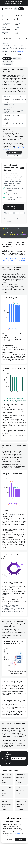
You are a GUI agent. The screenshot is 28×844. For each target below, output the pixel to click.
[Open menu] (25, 8)
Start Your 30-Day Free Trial (14, 207)
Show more (20, 51)
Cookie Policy (18, 833)
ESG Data (20, 55)
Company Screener (8, 16)
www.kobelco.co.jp (20, 38)
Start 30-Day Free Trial (18, 758)
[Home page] (6, 9)
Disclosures (8, 55)
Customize (9, 839)
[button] (22, 99)
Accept (20, 839)
